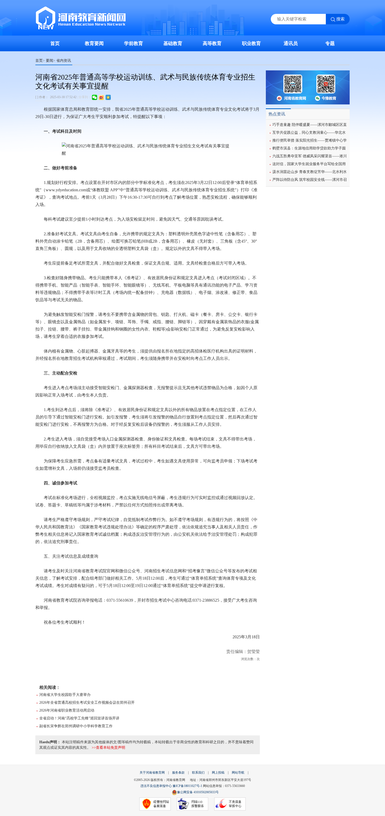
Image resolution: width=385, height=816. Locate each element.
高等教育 (212, 43)
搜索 (340, 19)
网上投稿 (218, 772)
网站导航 (238, 772)
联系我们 (198, 772)
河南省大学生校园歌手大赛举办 (65, 695)
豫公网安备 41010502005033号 (198, 792)
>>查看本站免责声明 (108, 748)
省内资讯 (63, 60)
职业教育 (251, 43)
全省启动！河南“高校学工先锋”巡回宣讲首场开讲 (79, 718)
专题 (330, 43)
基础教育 (172, 43)
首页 (55, 43)
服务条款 (178, 772)
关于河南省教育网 (152, 772)
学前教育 (133, 43)
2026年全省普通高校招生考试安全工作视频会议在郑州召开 (87, 703)
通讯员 (291, 43)
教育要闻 (94, 43)
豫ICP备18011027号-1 (187, 786)
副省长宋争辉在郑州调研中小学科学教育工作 (76, 726)
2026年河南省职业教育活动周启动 (66, 710)
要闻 (49, 60)
